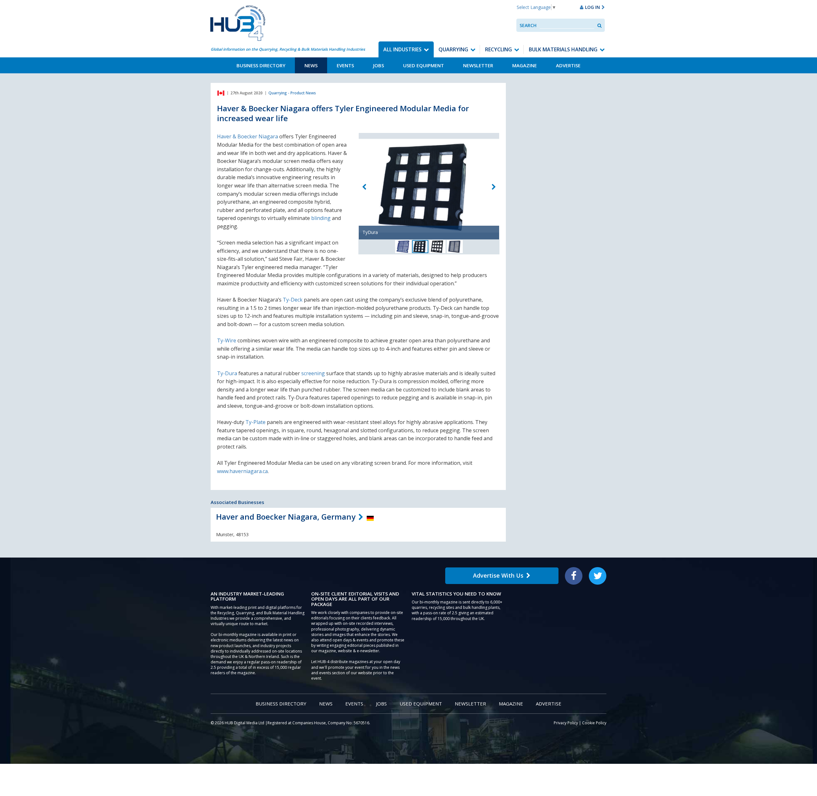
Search (528, 25)
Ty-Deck (293, 299)
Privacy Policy (566, 723)
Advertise (568, 65)
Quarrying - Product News (292, 93)
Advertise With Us (498, 575)
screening (313, 373)
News (311, 65)
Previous (364, 187)
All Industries (402, 49)
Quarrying (453, 49)
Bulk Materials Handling (563, 49)
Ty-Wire (226, 340)
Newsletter (478, 65)
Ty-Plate (255, 422)
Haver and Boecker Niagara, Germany (286, 516)
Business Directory (260, 65)
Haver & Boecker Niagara (247, 136)
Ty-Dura (227, 373)
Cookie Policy (594, 723)
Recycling (498, 49)
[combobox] (567, 25)
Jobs (378, 65)
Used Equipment (423, 65)
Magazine (524, 65)
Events (345, 65)
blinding (321, 218)
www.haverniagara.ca (242, 471)
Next (493, 187)
